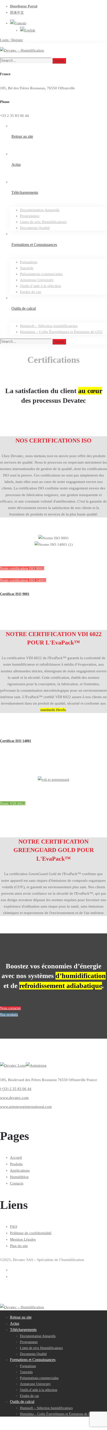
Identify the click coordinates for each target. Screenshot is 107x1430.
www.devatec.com (14, 1098)
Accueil (16, 1157)
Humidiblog (19, 1177)
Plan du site (19, 1246)
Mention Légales (23, 1239)
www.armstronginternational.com (26, 1107)
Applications (20, 1170)
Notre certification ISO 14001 (23, 580)
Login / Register (11, 40)
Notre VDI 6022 (12, 803)
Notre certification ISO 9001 (22, 568)
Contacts (16, 1183)
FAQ (13, 1226)
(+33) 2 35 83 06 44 (15, 1089)
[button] (18, 23)
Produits (16, 1164)
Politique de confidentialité (31, 1233)
